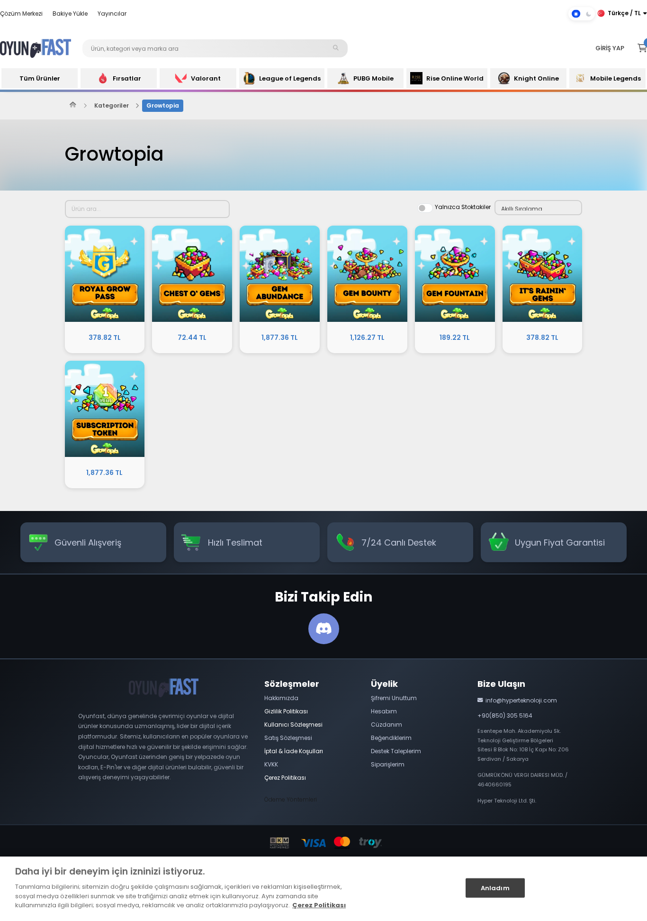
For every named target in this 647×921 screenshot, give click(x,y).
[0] (642, 48)
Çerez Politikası (319, 905)
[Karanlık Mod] (581, 13)
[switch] (425, 208)
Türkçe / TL (624, 13)
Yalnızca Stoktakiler (463, 207)
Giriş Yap (609, 48)
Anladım (495, 887)
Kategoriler (111, 105)
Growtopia (162, 105)
